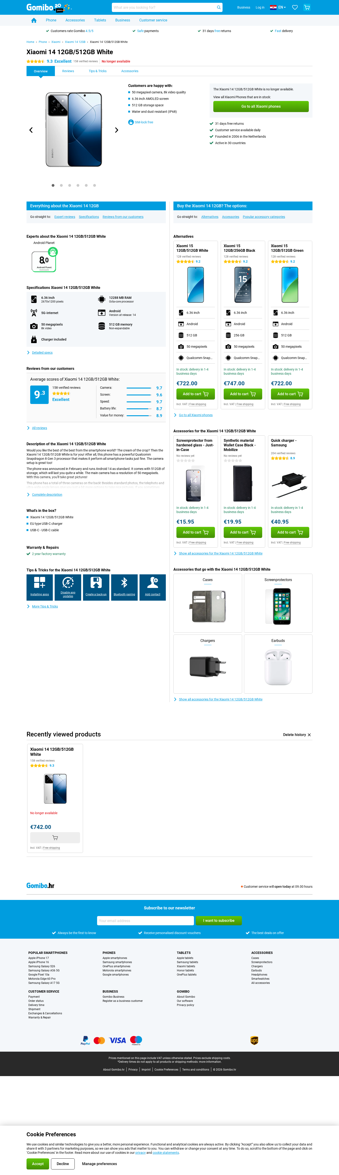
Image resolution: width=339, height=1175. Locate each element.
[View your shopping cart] (306, 7)
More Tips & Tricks (45, 606)
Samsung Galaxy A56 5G (43, 970)
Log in (260, 7)
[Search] (219, 7)
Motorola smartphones (117, 970)
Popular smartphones (48, 953)
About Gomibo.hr (114, 1069)
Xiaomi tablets (186, 966)
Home (30, 42)
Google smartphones (116, 974)
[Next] (116, 130)
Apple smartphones (115, 958)
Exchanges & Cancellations (45, 1013)
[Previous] (31, 130)
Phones (109, 953)
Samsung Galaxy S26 (41, 966)
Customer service (153, 20)
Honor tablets (185, 970)
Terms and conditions (195, 1069)
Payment (34, 996)
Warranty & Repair (39, 1017)
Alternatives (209, 217)
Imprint (146, 1069)
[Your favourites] (294, 7)
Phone (51, 20)
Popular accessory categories (264, 217)
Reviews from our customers (123, 217)
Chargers (257, 966)
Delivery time (36, 1005)
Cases (255, 958)
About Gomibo (186, 996)
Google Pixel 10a (38, 974)
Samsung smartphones (117, 962)
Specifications (89, 217)
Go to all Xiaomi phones (196, 415)
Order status (36, 1001)
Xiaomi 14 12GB (75, 42)
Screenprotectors (261, 962)
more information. (210, 1061)
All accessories (260, 983)
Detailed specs (42, 352)
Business (122, 20)
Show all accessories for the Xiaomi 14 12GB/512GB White (220, 553)
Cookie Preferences (166, 1069)
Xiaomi (55, 42)
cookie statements (166, 1152)
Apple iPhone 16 (38, 962)
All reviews (39, 428)
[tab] (53, 185)
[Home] (34, 20)
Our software (185, 1001)
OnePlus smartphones (116, 966)
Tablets (100, 20)
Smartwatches (260, 978)
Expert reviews (64, 217)
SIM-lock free (144, 122)
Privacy (133, 1069)
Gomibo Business (113, 996)
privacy (140, 1152)
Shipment (34, 1009)
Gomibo (183, 991)
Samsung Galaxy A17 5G (43, 983)
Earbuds (256, 970)
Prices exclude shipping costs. (212, 1058)
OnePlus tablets (186, 974)
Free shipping (197, 404)
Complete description (47, 494)
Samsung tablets (187, 962)
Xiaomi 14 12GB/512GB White (109, 42)
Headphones (259, 974)
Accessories (75, 20)
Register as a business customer (123, 1001)
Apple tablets (185, 958)
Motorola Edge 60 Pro (42, 978)
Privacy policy (185, 1005)
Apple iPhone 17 (38, 958)
